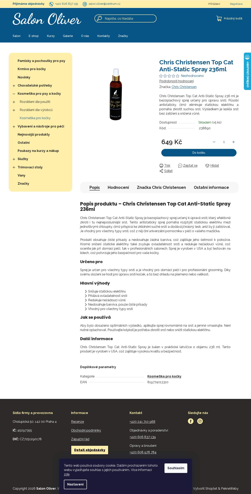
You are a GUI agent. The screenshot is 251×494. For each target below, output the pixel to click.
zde (66, 474)
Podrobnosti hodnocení (176, 81)
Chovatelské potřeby (35, 85)
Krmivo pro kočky (32, 69)
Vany (21, 175)
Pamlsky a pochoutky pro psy (41, 61)
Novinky (24, 77)
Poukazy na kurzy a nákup (38, 151)
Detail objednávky (89, 450)
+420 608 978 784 (143, 452)
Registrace (236, 3)
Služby (23, 159)
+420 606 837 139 (66, 3)
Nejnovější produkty (34, 134)
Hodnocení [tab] (118, 187)
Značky (23, 183)
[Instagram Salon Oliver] (200, 421)
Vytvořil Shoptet (205, 488)
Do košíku (198, 152)
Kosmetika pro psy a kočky (39, 94)
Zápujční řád (80, 439)
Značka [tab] (161, 187)
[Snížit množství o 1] (214, 142)
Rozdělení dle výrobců (36, 110)
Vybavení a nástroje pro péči (41, 126)
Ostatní (24, 143)
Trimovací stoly (30, 167)
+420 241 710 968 (142, 422)
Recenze (77, 422)
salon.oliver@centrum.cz (104, 3)
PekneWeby (229, 488)
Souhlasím (175, 468)
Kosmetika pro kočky (35, 118)
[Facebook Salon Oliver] (190, 421)
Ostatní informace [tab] (211, 187)
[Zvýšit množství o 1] (234, 142)
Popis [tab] (94, 187)
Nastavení (75, 484)
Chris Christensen (184, 87)
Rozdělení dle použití (35, 102)
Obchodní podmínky (86, 430)
